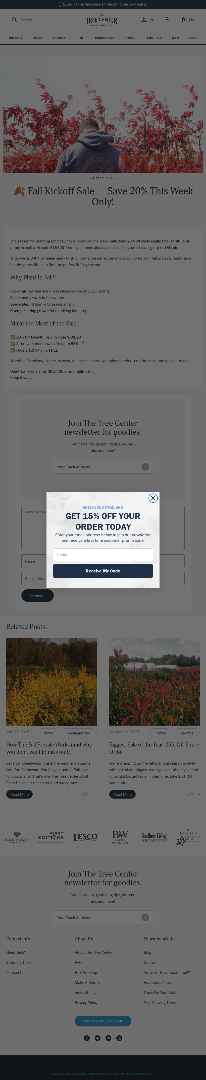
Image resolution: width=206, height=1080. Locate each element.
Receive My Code (103, 571)
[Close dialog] (153, 498)
